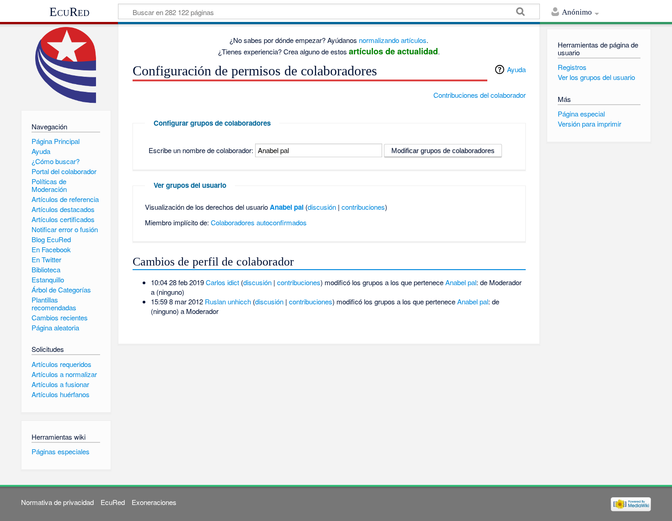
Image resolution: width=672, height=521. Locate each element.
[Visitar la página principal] (66, 65)
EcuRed (69, 12)
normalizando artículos (393, 40)
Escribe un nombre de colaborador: (201, 150)
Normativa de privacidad (57, 502)
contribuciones (363, 207)
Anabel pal (287, 207)
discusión (322, 207)
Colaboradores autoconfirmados (259, 222)
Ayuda (516, 69)
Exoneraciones (154, 502)
